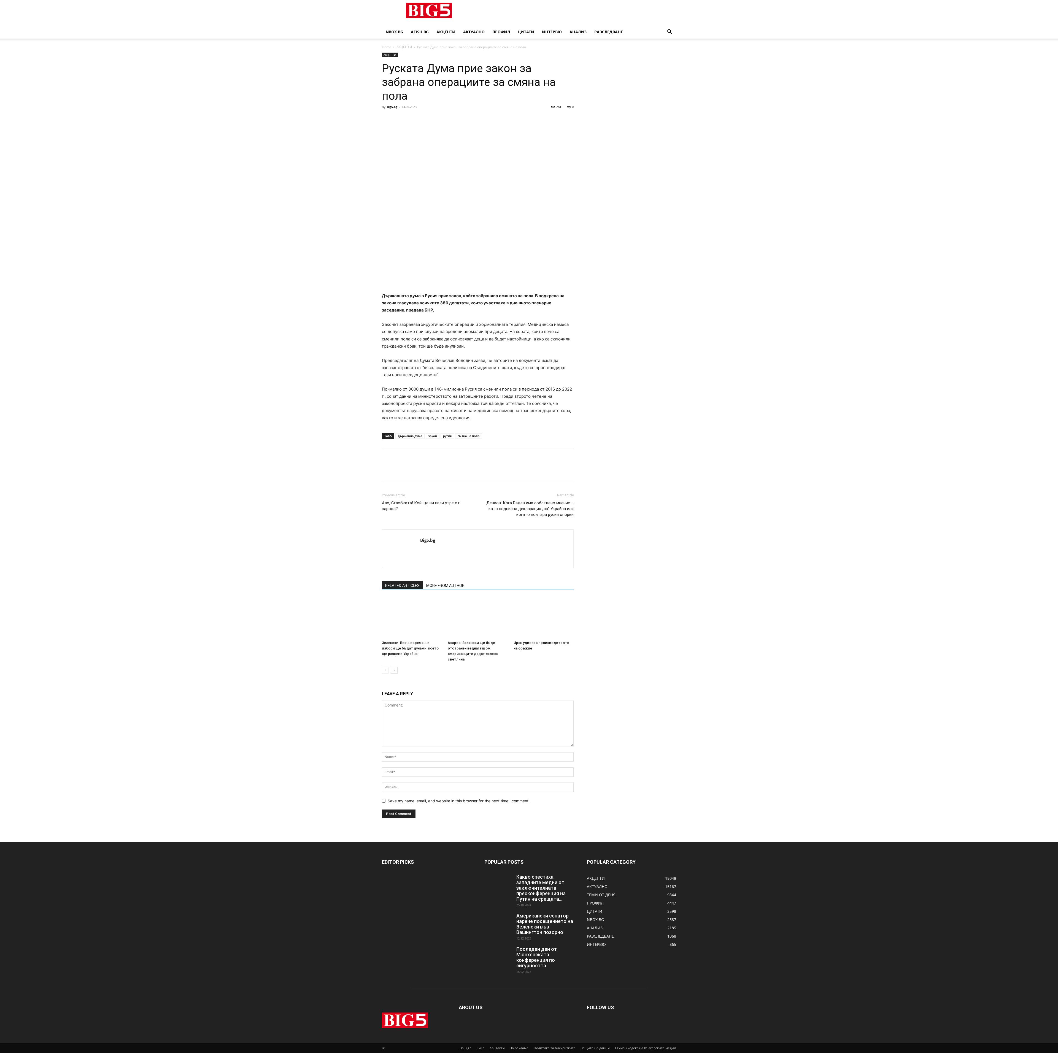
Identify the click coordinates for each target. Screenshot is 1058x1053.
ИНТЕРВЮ (552, 31)
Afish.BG (420, 31)
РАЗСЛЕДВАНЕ (608, 31)
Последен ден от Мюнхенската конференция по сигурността (536, 957)
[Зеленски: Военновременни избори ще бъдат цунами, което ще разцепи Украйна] (412, 617)
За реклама (519, 1048)
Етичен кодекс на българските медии (645, 1048)
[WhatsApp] (425, 119)
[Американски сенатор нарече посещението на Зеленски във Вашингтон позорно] (498, 922)
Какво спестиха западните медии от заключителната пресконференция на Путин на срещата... (541, 888)
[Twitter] (400, 119)
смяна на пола (468, 436)
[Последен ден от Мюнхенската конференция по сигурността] (498, 956)
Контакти (497, 1048)
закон (432, 436)
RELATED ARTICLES (402, 585)
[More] (438, 119)
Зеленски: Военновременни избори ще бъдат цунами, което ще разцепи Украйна (410, 648)
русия (447, 436)
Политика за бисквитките (555, 1048)
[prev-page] (385, 670)
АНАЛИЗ (578, 31)
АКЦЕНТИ (445, 31)
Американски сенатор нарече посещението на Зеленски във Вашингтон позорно (544, 924)
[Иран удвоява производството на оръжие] (544, 617)
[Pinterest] (412, 119)
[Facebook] (387, 119)
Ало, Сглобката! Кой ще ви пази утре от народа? (421, 505)
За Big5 (465, 1048)
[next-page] (394, 670)
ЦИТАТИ (526, 31)
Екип (480, 1048)
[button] (669, 32)
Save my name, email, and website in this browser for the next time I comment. (459, 800)
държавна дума (410, 436)
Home (386, 47)
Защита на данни (595, 1048)
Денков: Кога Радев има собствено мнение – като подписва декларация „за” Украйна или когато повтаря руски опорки (530, 508)
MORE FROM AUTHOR (445, 585)
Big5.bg (392, 107)
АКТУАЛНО (474, 31)
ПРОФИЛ (501, 31)
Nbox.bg (394, 31)
